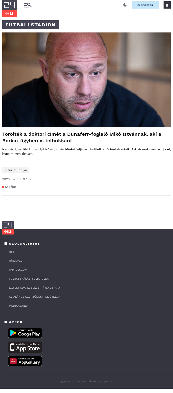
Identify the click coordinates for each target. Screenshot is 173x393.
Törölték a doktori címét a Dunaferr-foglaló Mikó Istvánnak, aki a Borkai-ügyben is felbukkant (81, 137)
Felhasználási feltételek (29, 278)
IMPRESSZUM (18, 269)
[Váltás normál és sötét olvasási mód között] (125, 5)
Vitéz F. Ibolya (16, 170)
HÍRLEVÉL (15, 260)
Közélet (10, 186)
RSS (11, 251)
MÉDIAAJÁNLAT (19, 305)
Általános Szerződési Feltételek (34, 296)
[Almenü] (27, 5)
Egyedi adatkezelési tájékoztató (34, 287)
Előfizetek (145, 5)
